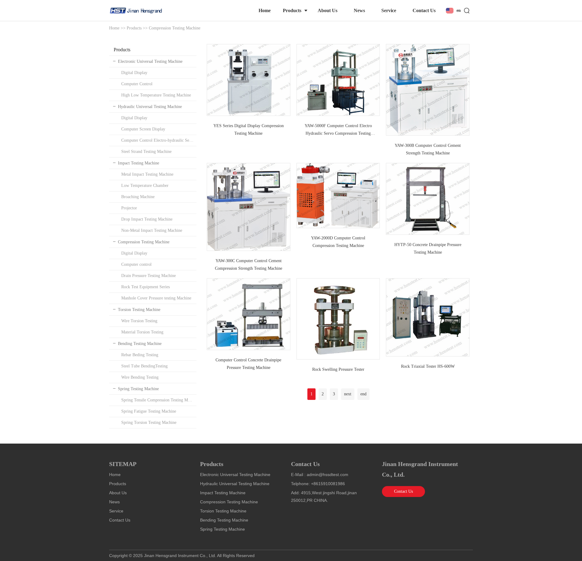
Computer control (136, 264)
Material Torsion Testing (142, 332)
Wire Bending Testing (140, 377)
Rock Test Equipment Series (145, 287)
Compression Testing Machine (174, 28)
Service (388, 10)
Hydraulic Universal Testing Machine (150, 106)
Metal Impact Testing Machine (147, 174)
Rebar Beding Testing (139, 355)
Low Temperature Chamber (145, 185)
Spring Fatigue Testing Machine (148, 411)
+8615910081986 (328, 483)
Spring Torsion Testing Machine (148, 422)
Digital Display (134, 72)
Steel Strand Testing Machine (146, 151)
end (363, 394)
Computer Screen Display (143, 129)
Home (265, 10)
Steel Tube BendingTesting (144, 366)
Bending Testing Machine (140, 343)
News (359, 10)
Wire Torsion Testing (139, 321)
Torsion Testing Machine (139, 309)
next (347, 394)
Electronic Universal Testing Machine (150, 61)
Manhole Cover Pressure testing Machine (156, 298)
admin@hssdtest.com (327, 474)
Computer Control (136, 84)
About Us (327, 10)
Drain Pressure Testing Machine (148, 275)
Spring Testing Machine (138, 389)
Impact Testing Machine (138, 163)
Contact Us (424, 10)
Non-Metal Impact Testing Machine (151, 230)
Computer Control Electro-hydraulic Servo (158, 140)
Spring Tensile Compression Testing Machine (158, 400)
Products (292, 10)
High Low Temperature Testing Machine (156, 95)
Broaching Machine (138, 196)
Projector (129, 208)
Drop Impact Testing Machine (146, 219)
